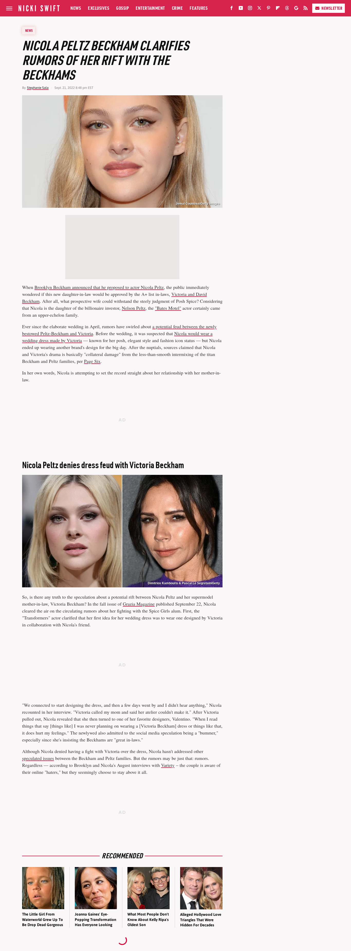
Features (199, 8)
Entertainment (150, 8)
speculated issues (38, 758)
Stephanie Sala (38, 88)
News (75, 8)
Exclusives (98, 8)
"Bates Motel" (168, 308)
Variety (167, 765)
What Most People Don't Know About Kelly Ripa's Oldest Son (148, 919)
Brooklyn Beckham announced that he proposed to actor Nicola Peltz (99, 287)
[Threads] (287, 9)
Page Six (92, 361)
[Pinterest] (268, 9)
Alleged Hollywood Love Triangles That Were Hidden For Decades (200, 919)
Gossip (122, 8)
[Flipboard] (277, 9)
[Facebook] (231, 9)
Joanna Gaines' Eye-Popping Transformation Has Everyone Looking (95, 919)
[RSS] (305, 9)
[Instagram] (250, 9)
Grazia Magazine (139, 604)
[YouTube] (240, 9)
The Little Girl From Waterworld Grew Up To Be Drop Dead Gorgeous (42, 919)
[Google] (296, 9)
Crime (177, 8)
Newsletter (331, 8)
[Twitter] (259, 9)
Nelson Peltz (133, 308)
